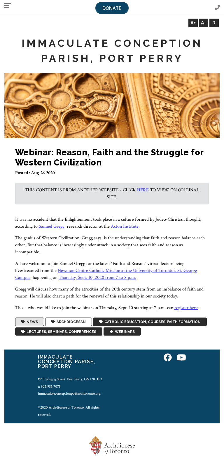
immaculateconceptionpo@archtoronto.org (69, 393)
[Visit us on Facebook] (168, 357)
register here (186, 308)
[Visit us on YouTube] (181, 357)
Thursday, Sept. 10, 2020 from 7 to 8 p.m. (97, 278)
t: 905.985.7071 (49, 386)
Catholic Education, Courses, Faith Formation (152, 322)
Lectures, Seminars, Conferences (60, 331)
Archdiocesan (70, 322)
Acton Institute (125, 226)
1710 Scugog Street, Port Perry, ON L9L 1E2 (70, 379)
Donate (112, 8)
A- (203, 23)
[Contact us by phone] (217, 7)
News (31, 322)
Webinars (124, 331)
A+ (193, 23)
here (143, 190)
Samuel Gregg (51, 226)
